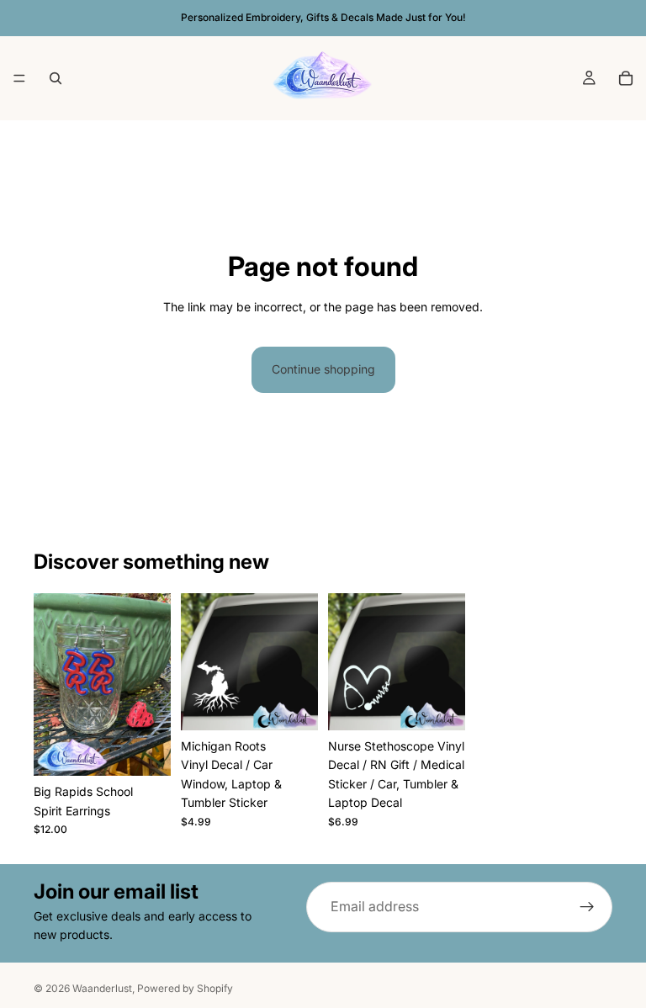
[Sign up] (587, 907)
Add (159, 754)
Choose (453, 708)
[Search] (55, 78)
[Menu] (19, 78)
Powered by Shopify (185, 988)
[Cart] (625, 78)
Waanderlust (102, 988)
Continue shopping (323, 369)
